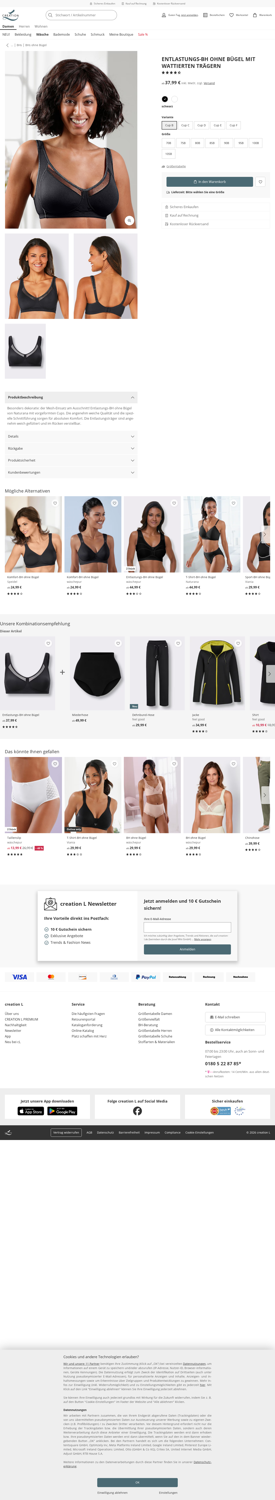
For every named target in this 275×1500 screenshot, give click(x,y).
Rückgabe (15, 448)
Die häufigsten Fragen (88, 1013)
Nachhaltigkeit (16, 1025)
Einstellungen (168, 1493)
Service (78, 1004)
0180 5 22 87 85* (223, 1063)
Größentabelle (176, 166)
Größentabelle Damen (155, 1013)
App (8, 1036)
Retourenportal (83, 1019)
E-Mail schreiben (225, 1018)
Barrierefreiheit (129, 1132)
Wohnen (41, 26)
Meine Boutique (121, 34)
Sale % (143, 34)
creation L (14, 1004)
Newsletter (13, 1030)
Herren (24, 26)
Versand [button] (209, 83)
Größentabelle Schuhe (155, 1036)
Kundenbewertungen (24, 472)
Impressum (152, 1132)
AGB (89, 1132)
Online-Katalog (83, 1030)
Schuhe (80, 34)
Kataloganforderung (87, 1025)
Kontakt (212, 1004)
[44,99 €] (212, 534)
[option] (165, 99)
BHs (19, 45)
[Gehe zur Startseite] (10, 15)
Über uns (12, 1013)
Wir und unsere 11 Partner (81, 1364)
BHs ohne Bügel (36, 45)
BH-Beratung (148, 1025)
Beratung (146, 1004)
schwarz (167, 106)
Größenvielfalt (149, 1019)
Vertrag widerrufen (66, 1132)
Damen (8, 26)
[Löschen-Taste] (112, 15)
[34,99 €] (217, 673)
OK (137, 1482)
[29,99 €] (152, 795)
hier (202, 1385)
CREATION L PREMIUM (21, 1019)
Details (13, 436)
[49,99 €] (97, 673)
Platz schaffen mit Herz (89, 1036)
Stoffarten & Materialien (156, 1042)
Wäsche (42, 34)
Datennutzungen (194, 1364)
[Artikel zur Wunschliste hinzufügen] (260, 182)
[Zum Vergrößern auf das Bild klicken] (129, 220)
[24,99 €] (33, 534)
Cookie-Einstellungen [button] (199, 1132)
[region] (137, 1425)
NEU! (6, 34)
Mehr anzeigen (202, 939)
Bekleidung (23, 34)
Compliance (173, 1132)
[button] (6, 45)
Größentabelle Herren (155, 1030)
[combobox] (90, 15)
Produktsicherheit (21, 460)
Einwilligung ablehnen (112, 1493)
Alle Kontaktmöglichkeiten (234, 1030)
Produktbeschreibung (25, 397)
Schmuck (97, 34)
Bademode (61, 34)
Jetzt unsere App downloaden (47, 1101)
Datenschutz (105, 1132)
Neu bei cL (13, 1042)
